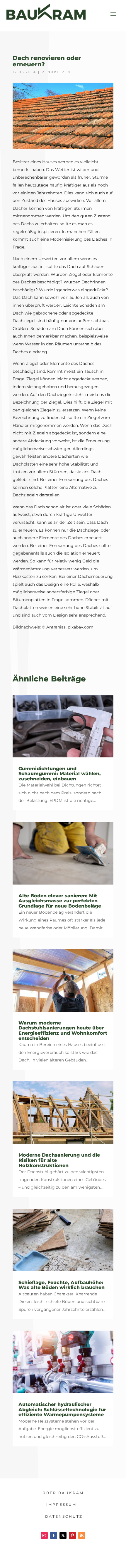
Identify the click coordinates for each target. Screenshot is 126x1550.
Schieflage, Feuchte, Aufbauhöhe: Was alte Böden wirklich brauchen (61, 1285)
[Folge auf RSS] (81, 1535)
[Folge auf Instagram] (44, 1535)
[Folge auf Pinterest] (72, 1535)
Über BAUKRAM (63, 1493)
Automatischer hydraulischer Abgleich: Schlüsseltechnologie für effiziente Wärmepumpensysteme (62, 1409)
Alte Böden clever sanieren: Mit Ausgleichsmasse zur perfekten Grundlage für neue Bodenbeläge (59, 901)
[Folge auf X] (63, 1535)
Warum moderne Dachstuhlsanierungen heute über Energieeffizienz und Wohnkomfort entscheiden (62, 1030)
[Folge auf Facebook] (53, 1535)
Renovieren (56, 72)
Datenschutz (64, 1516)
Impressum (61, 1504)
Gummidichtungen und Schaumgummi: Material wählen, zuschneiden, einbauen (59, 774)
